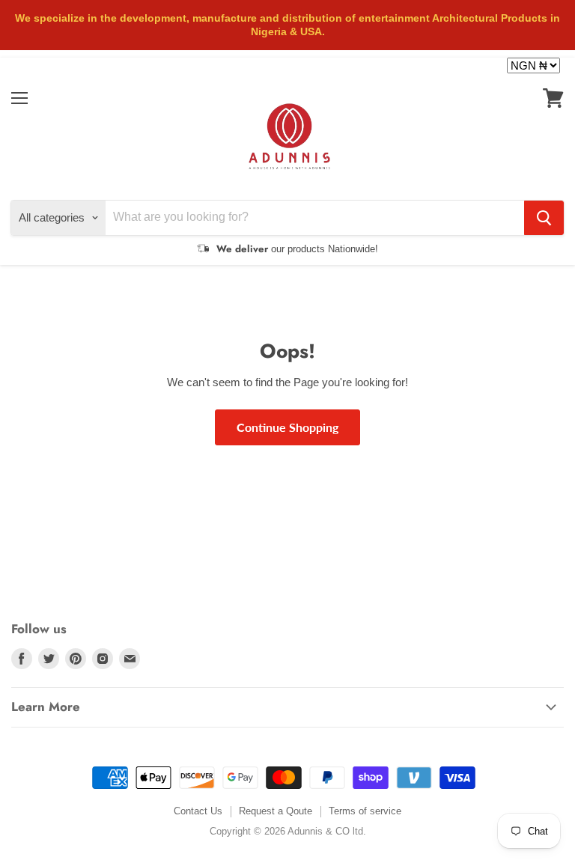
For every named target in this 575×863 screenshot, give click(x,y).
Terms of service (365, 811)
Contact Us (198, 811)
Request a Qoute (275, 811)
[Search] (544, 218)
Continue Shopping (287, 427)
